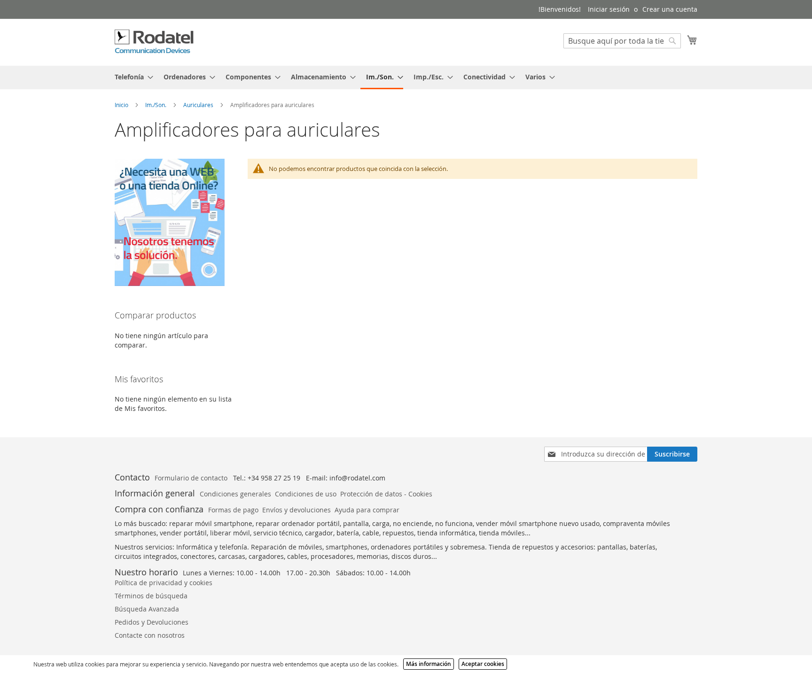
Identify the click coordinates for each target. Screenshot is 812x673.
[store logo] (155, 42)
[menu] (406, 77)
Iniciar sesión (609, 9)
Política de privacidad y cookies (163, 582)
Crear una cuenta (669, 9)
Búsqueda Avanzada (147, 608)
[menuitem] (131, 77)
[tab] (406, 77)
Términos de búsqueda (151, 595)
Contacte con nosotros (150, 635)
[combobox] (622, 40)
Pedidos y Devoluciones (151, 622)
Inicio (122, 104)
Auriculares (199, 104)
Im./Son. (156, 104)
